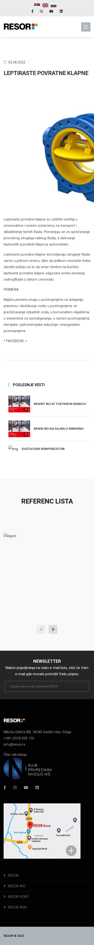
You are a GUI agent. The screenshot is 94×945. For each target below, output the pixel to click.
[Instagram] (42, 11)
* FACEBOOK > (15, 341)
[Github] (37, 787)
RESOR (13, 875)
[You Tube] (52, 11)
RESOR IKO (16, 886)
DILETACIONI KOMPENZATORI (43, 449)
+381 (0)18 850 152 (19, 738)
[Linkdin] (61, 11)
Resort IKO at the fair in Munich (60, 404)
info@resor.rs (14, 744)
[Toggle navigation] (85, 27)
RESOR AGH (17, 907)
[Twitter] (26, 787)
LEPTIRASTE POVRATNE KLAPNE (46, 73)
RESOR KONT (18, 897)
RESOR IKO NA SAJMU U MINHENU (58, 428)
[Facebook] (32, 11)
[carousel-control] (41, 629)
